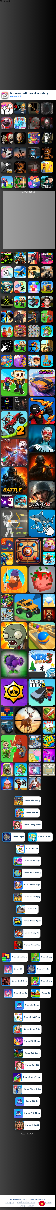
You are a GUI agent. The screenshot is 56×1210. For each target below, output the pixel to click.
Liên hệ (31, 1205)
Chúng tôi (10, 1202)
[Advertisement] (28, 1164)
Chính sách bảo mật (26, 1202)
